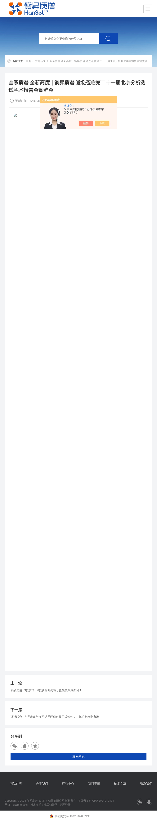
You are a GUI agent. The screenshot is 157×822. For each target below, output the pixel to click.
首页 (28, 61)
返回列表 (78, 756)
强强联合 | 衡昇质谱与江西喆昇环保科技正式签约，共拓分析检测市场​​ (55, 716)
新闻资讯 (94, 783)
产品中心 (68, 783)
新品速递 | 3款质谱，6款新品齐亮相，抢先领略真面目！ (46, 690)
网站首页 (16, 783)
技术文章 (120, 783)
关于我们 (42, 783)
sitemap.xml (20, 804)
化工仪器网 (50, 804)
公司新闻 (40, 61)
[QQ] (25, 746)
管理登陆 (65, 804)
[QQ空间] (35, 746)
